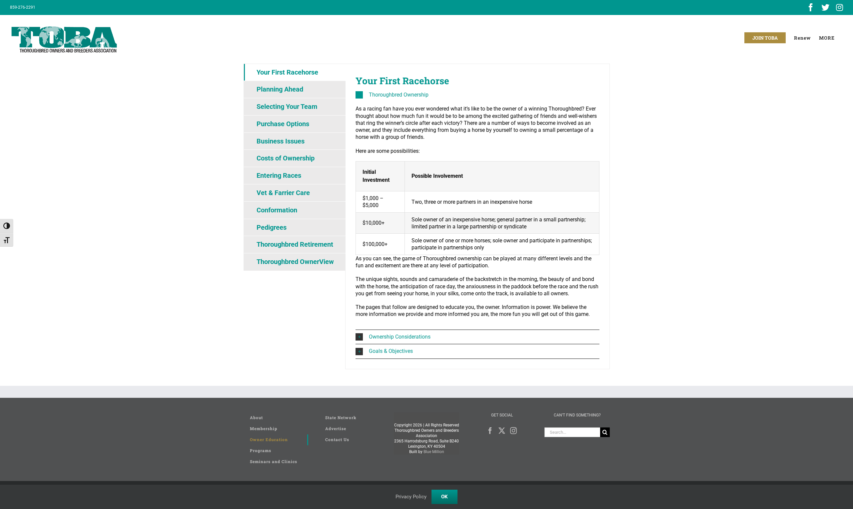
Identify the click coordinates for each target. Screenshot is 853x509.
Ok (444, 497)
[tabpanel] (477, 217)
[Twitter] (501, 430)
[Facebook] (490, 430)
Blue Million (434, 451)
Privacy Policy (411, 497)
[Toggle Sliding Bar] (827, 38)
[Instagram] (513, 430)
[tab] (295, 72)
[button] (477, 95)
